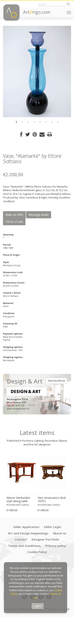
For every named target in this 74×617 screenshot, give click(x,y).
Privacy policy (55, 546)
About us (59, 533)
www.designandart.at (18, 408)
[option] (37, 71)
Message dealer (38, 215)
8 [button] (58, 122)
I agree (37, 606)
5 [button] (40, 122)
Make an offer (14, 215)
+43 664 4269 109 (15, 405)
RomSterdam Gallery (18, 504)
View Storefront (56, 380)
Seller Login (52, 527)
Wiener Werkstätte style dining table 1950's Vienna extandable (18, 499)
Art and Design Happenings (28, 533)
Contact (21, 539)
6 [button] (46, 122)
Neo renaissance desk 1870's (52, 499)
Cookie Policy (37, 552)
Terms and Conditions (24, 546)
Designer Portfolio (45, 539)
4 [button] (34, 122)
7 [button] (52, 122)
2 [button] (22, 122)
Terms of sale (14, 221)
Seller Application (26, 527)
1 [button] (16, 122)
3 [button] (28, 122)
